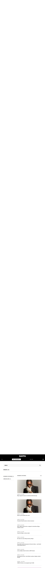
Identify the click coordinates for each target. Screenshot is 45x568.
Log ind (31, 459)
